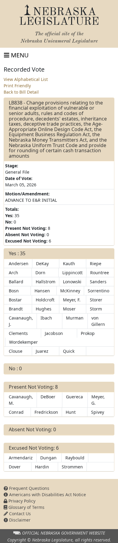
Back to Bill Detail (21, 92)
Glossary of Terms (25, 507)
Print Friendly (17, 85)
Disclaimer (19, 520)
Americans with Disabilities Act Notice (47, 494)
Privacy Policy (21, 501)
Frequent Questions (28, 488)
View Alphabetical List (26, 79)
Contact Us (19, 513)
